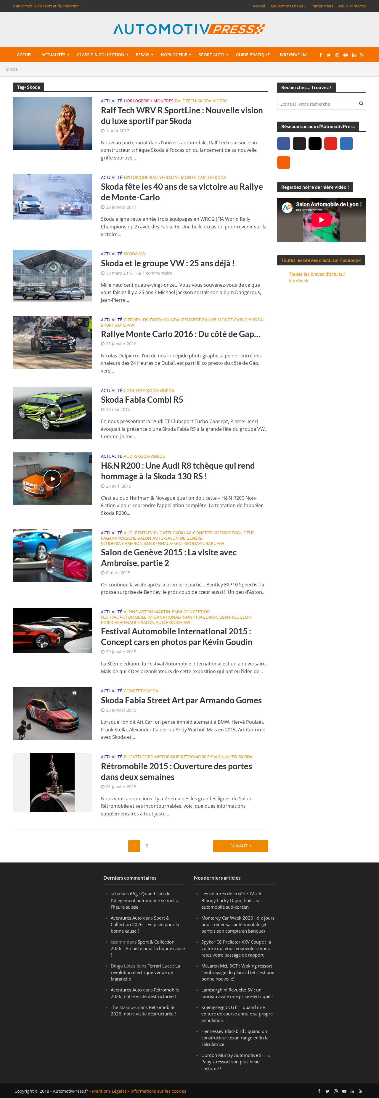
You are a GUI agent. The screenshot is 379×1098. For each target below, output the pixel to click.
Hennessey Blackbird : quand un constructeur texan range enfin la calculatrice (235, 1037)
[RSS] (283, 162)
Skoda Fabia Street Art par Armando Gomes (181, 700)
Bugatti (162, 533)
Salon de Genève (183, 538)
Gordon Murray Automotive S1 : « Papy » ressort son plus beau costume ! (235, 1061)
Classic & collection (100, 54)
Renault (130, 622)
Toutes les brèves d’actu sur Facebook (321, 260)
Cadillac (182, 533)
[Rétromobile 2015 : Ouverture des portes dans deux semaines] (52, 782)
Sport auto (211, 54)
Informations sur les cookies (158, 1091)
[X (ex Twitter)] (299, 143)
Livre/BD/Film (292, 54)
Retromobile (195, 757)
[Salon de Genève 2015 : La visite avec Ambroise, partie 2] (52, 555)
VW (142, 254)
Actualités (53, 54)
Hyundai (171, 320)
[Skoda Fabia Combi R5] (52, 412)
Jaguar (206, 617)
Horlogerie (174, 54)
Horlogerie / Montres (149, 101)
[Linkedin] (346, 143)
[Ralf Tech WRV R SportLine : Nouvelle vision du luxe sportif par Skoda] (52, 123)
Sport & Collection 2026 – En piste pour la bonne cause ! (145, 924)
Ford (155, 320)
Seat (178, 543)
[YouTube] (330, 143)
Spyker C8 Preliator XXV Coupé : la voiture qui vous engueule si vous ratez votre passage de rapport (236, 948)
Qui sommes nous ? (288, 6)
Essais (142, 54)
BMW (177, 612)
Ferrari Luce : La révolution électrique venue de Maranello (145, 971)
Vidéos (220, 101)
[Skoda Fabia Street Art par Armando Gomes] (52, 713)
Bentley (143, 533)
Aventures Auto (126, 917)
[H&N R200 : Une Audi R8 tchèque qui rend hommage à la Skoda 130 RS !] (52, 478)
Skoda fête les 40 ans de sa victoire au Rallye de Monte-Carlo (182, 191)
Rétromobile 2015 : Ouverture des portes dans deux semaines (176, 771)
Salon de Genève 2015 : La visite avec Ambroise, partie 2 (169, 557)
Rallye (157, 177)
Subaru (208, 543)
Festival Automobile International (140, 617)
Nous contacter (352, 6)
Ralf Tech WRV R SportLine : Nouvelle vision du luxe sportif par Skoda (182, 115)
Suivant (239, 846)
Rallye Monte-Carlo (188, 177)
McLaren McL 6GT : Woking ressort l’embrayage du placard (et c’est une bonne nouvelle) (237, 971)
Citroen (133, 320)
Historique (136, 177)
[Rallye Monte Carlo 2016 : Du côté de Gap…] (52, 341)
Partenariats (322, 6)
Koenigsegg (226, 533)
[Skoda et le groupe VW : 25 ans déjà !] (52, 275)
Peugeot (191, 320)
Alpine (131, 612)
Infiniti (189, 617)
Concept (133, 390)
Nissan (222, 617)
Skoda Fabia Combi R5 (142, 399)
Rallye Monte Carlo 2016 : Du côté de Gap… (180, 334)
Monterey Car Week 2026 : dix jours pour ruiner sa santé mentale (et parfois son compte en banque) (237, 924)
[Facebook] (283, 143)
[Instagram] (315, 143)
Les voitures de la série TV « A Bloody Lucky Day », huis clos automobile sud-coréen (231, 900)
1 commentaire (157, 273)
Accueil (259, 6)
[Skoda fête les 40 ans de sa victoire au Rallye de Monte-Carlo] (52, 196)
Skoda (204, 101)
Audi (129, 456)
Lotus (247, 533)
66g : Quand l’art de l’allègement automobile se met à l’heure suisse (144, 900)
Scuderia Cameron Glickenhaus (136, 543)
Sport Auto (113, 325)
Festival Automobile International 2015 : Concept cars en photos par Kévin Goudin (177, 636)
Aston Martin (154, 612)
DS (145, 320)
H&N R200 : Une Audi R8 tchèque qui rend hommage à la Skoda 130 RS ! (178, 470)
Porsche (127, 538)
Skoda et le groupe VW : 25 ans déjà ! (168, 263)
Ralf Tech (185, 101)
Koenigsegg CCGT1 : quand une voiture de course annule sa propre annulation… (237, 1013)
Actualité (111, 101)
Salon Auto (151, 538)
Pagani (108, 538)
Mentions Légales (109, 1091)
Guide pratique (253, 54)
